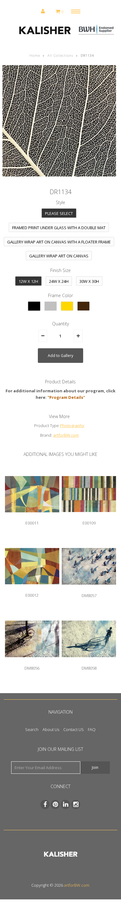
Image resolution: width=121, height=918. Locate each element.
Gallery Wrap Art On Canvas (58, 256)
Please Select (59, 213)
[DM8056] (32, 662)
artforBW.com (66, 435)
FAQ (92, 729)
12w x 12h (28, 281)
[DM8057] (89, 589)
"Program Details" (66, 397)
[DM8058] (89, 662)
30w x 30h (89, 281)
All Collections (60, 55)
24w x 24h (59, 281)
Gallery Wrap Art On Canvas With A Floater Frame (59, 242)
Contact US (73, 729)
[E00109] (89, 516)
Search (31, 729)
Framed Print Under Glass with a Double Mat (58, 227)
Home (34, 55)
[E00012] (32, 589)
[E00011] (32, 517)
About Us (51, 729)
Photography (72, 425)
